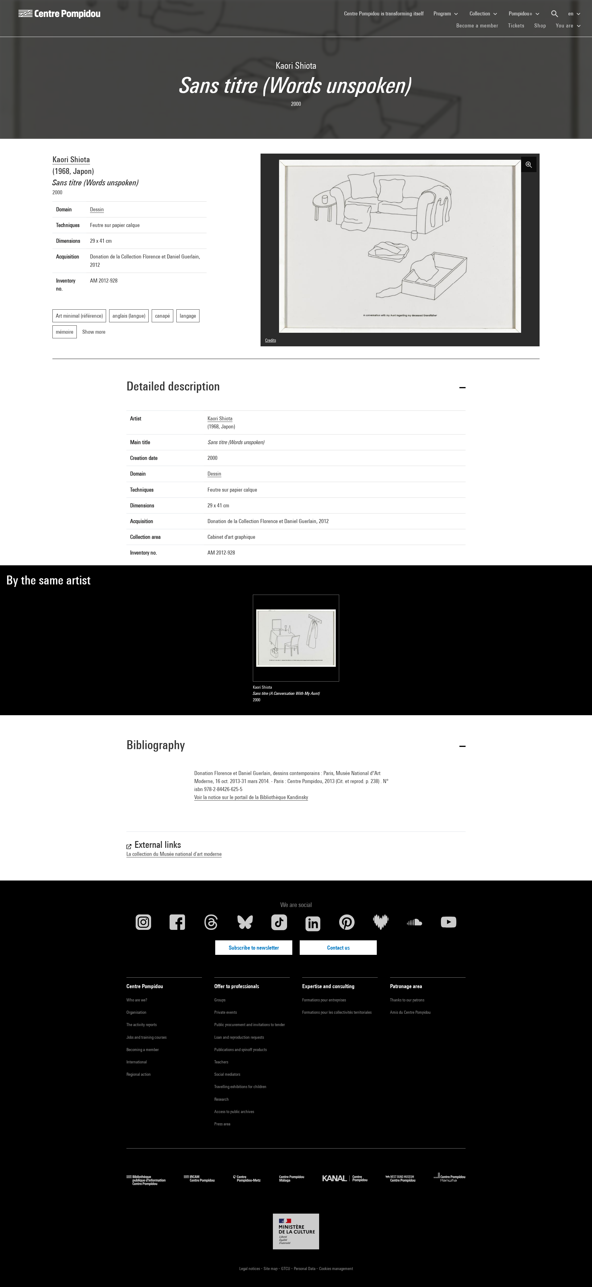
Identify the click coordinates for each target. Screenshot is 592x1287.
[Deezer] (381, 923)
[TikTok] (279, 923)
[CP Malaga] (296, 1183)
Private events (225, 1012)
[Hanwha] (450, 1183)
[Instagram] (143, 923)
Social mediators (227, 1074)
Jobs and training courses (146, 1037)
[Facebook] (177, 923)
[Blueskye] (245, 923)
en (571, 13)
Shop (542, 25)
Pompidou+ (521, 13)
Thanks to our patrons (407, 999)
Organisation (136, 1012)
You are (565, 25)
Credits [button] (270, 340)
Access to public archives (234, 1111)
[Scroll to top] (577, 1272)
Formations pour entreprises (324, 999)
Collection (480, 13)
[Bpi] (150, 1183)
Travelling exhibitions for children (240, 1086)
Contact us (338, 947)
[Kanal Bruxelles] (349, 1183)
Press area (222, 1123)
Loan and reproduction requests (239, 1037)
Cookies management (336, 1268)
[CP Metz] (251, 1183)
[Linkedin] (313, 923)
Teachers (221, 1061)
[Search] (554, 14)
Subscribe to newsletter (254, 947)
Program (443, 13)
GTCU (286, 1268)
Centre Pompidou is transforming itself (386, 13)
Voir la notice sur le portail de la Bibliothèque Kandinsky (251, 797)
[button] (296, 387)
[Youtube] (449, 923)
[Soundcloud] (415, 923)
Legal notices (250, 1268)
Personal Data (305, 1268)
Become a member (479, 25)
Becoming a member (142, 1049)
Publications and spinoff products (240, 1049)
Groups (219, 999)
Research (221, 1099)
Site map (271, 1268)
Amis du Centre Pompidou (410, 1012)
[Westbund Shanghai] (405, 1183)
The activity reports (141, 1024)
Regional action (138, 1074)
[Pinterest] (347, 923)
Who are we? (136, 999)
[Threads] (211, 923)
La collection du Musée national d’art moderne (174, 854)
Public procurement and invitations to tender (249, 1024)
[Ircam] (204, 1183)
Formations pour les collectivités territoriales (337, 1012)
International (136, 1061)
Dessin (97, 209)
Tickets (516, 25)
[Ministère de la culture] (296, 1231)
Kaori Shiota (71, 159)
